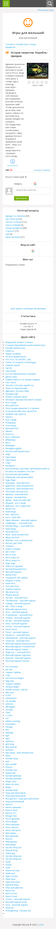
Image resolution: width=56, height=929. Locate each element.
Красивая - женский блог (17, 483)
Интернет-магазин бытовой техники (23, 399)
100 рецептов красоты (16, 491)
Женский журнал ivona (16, 609)
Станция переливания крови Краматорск (25, 345)
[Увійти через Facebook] (30, 184)
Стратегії (10, 231)
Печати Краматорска (15, 356)
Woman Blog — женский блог (19, 526)
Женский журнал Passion (17, 660)
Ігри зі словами (13, 225)
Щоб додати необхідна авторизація (28, 308)
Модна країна (12, 594)
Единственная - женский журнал (21, 520)
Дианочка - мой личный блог (19, 485)
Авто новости (12, 557)
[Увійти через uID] (25, 184)
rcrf (7, 718)
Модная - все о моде (15, 503)
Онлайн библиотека (15, 348)
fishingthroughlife (13, 448)
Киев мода (10, 511)
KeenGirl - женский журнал (18, 658)
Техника (9, 546)
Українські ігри (12, 870)
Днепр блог (11, 574)
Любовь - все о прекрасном (18, 540)
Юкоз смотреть (13, 830)
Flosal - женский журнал (17, 632)
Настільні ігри (12, 219)
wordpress (10, 465)
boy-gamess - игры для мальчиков (22, 798)
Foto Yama (10, 382)
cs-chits (8, 715)
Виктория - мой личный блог (19, 752)
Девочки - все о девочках (17, 505)
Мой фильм (11, 841)
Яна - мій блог (12, 514)
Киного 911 (11, 813)
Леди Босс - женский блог (18, 652)
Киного (8, 416)
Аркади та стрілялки (15, 216)
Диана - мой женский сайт (18, 500)
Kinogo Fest (11, 815)
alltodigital (10, 706)
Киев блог (10, 583)
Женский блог (12, 405)
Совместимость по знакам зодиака (22, 379)
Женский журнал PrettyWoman (20, 646)
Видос (8, 787)
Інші (7, 234)
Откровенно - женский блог (19, 615)
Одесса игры (11, 876)
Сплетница (10, 425)
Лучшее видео (12, 686)
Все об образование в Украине (20, 373)
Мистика (9, 692)
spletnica (9, 741)
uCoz (41, 924)
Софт (8, 462)
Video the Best (12, 784)
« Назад (36, 170)
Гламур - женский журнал (17, 603)
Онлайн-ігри (22, 44)
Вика (7, 755)
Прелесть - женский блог (17, 635)
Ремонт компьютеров (16, 396)
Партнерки (10, 457)
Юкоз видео (11, 821)
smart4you (10, 724)
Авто (7, 442)
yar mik (8, 669)
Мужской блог (12, 537)
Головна (9, 44)
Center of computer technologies (20, 362)
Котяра (9, 709)
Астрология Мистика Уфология (20, 411)
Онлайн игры (11, 758)
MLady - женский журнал (17, 620)
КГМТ (8, 695)
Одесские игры (12, 881)
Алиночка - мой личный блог (19, 488)
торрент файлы (13, 672)
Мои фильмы (11, 836)
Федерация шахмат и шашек (19, 342)
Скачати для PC (12, 165)
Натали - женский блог (16, 597)
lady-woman (11, 747)
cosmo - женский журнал (17, 626)
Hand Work (10, 371)
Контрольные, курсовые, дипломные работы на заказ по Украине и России (27, 470)
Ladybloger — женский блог (18, 523)
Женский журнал (13, 571)
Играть (8, 767)
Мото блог (10, 554)
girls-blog (9, 744)
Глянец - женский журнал (17, 617)
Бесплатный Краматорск (17, 451)
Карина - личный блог (16, 497)
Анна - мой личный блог (17, 534)
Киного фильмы (13, 807)
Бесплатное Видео (14, 678)
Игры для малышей (14, 801)
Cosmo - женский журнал (17, 899)
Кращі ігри (10, 772)
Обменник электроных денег (19, 477)
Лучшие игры (11, 790)
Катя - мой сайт (13, 517)
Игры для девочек (14, 887)
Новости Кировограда (16, 388)
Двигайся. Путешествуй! (17, 391)
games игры (11, 376)
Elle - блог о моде (14, 606)
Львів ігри (10, 873)
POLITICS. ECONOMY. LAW (18, 359)
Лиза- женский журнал (16, 623)
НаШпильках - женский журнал (20, 638)
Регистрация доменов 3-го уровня (22, 408)
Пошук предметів (14, 228)
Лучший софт (11, 394)
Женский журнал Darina (16, 649)
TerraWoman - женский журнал (20, 600)
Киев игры (10, 879)
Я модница (10, 422)
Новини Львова (13, 589)
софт (7, 675)
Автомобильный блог (16, 569)
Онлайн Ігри (11, 770)
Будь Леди (10, 480)
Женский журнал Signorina (18, 655)
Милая (8, 431)
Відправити (21, 198)
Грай (7, 867)
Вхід (51, 10)
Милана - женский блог (16, 494)
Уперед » (46, 170)
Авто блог (10, 551)
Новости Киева (12, 549)
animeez (9, 704)
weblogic (9, 732)
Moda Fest (10, 508)
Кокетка (9, 434)
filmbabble (10, 445)
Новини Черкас (12, 365)
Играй (8, 864)
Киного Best (11, 810)
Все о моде (11, 402)
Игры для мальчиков (15, 793)
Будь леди (10, 563)
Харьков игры (12, 884)
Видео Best (11, 781)
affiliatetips (10, 439)
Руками (8, 726)
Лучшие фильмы (13, 775)
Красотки (10, 890)
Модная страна (13, 580)
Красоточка (11, 893)
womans (9, 749)
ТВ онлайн (10, 701)
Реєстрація (43, 10)
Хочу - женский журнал (16, 612)
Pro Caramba (11, 666)
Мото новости (12, 560)
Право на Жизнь (13, 353)
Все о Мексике (12, 437)
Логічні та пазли (13, 222)
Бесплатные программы (17, 474)
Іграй (7, 861)
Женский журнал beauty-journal (20, 643)
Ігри (7, 761)
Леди (7, 454)
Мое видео (10, 833)
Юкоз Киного (12, 827)
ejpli (7, 735)
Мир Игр (9, 681)
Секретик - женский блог (17, 640)
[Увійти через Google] (35, 184)
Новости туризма (14, 566)
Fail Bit (8, 368)
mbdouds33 (11, 698)
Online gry (10, 853)
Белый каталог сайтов (16, 689)
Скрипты (9, 350)
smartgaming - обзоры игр (18, 910)
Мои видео (10, 844)
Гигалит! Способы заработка (19, 385)
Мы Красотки (12, 592)
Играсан (9, 907)
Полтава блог (12, 586)
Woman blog (11, 850)
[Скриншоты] (37, 71)
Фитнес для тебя (13, 543)
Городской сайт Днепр (16, 577)
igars (7, 738)
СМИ (7, 712)
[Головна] (28, 26)
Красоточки (11, 896)
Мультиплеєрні (13, 237)
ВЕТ (7, 729)
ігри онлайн (11, 764)
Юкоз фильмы (12, 818)
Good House (11, 629)
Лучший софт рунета (15, 414)
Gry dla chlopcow (13, 847)
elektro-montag (12, 721)
